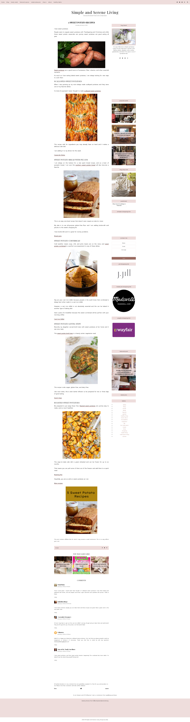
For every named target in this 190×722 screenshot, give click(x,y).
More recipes (58, 483)
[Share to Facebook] (102, 548)
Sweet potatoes (59, 70)
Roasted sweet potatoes (87, 406)
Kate (107, 719)
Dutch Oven (58, 398)
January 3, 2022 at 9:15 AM (64, 586)
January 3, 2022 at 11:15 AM (64, 619)
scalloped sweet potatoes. (92, 91)
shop (44, 2)
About (50, 2)
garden (124, 414)
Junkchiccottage (63, 602)
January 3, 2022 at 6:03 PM (64, 634)
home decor (124, 418)
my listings (121, 204)
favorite (124, 412)
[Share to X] (104, 548)
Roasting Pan (58, 475)
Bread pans (58, 236)
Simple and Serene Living (95, 12)
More (107, 688)
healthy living (124, 416)
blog (8, 2)
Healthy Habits (58, 2)
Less (55, 688)
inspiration (124, 421)
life (124, 423)
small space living (124, 434)
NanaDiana (61, 585)
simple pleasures (36, 2)
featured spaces (24, 2)
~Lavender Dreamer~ (65, 617)
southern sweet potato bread (85, 165)
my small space (124, 425)
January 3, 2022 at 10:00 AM (64, 603)
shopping (124, 431)
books (124, 408)
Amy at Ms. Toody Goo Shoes (66, 649)
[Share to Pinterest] (106, 548)
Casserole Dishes (59, 155)
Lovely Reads (14, 2)
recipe (57, 548)
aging (124, 405)
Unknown (61, 632)
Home (3, 2)
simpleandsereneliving (101, 700)
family (124, 410)
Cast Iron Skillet (59, 319)
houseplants (124, 419)
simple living (124, 432)
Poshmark (119, 205)
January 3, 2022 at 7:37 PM (64, 651)
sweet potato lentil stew (65, 333)
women (124, 436)
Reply (55, 597)
